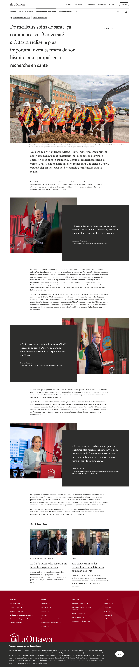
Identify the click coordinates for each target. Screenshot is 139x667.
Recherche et (49, 622)
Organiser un (81, 621)
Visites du (78, 604)
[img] (17, 4)
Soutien (16, 622)
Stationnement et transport (81, 609)
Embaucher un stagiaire (20, 615)
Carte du (78, 613)
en (118, 12)
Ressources (17, 619)
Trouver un (16, 611)
